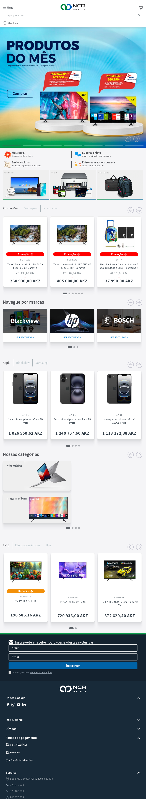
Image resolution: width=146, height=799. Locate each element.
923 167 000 (17, 791)
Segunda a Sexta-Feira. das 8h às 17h (31, 779)
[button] (26, 7)
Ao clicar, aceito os (32, 673)
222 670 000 (17, 785)
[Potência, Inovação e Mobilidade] (26, 199)
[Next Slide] (136, 139)
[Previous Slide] (128, 139)
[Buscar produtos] (138, 15)
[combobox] (73, 15)
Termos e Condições (41, 673)
